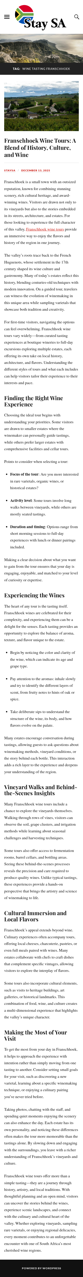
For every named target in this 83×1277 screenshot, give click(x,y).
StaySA (9, 170)
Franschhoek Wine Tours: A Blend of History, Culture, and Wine (40, 147)
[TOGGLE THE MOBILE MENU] (7, 17)
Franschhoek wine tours (45, 229)
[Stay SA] (42, 18)
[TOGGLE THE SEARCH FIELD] (76, 17)
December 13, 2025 (35, 170)
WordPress (51, 1268)
